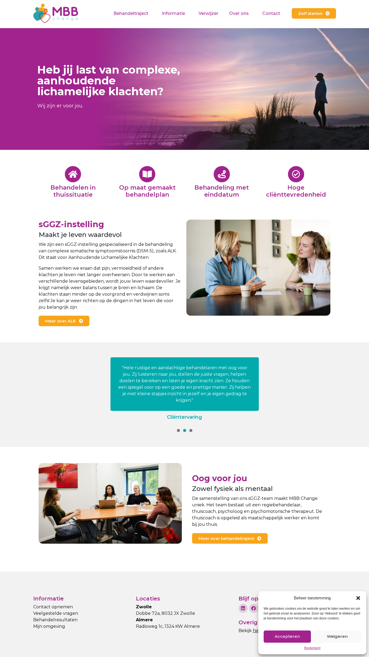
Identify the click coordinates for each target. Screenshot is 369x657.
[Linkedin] (243, 608)
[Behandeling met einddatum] (222, 174)
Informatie (173, 13)
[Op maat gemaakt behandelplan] (147, 174)
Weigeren (337, 636)
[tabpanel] (184, 389)
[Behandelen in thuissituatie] (73, 174)
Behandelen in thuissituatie (73, 191)
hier (257, 630)
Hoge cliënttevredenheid (296, 191)
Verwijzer (208, 13)
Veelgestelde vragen (55, 613)
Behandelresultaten (55, 619)
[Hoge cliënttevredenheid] (296, 174)
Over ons (239, 13)
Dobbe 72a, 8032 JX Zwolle (165, 613)
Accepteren (287, 636)
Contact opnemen (53, 606)
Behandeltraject (130, 13)
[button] (358, 598)
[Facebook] (253, 608)
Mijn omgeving (49, 626)
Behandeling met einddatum (221, 191)
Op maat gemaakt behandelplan (147, 191)
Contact (271, 13)
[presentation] (178, 430)
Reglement (312, 648)
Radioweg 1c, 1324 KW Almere (168, 626)
